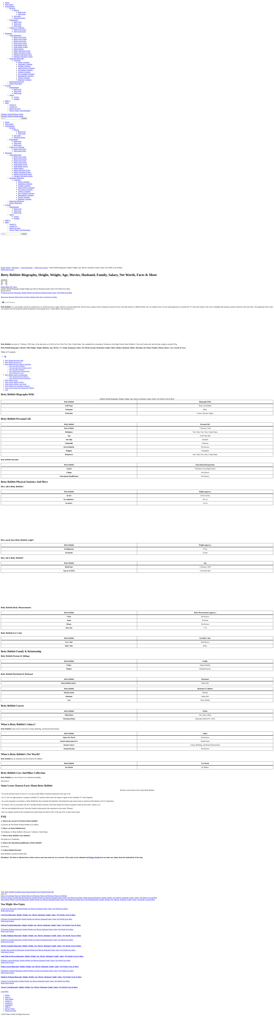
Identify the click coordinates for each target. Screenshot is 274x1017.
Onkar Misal (5, 287)
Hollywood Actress (7, 270)
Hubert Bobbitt (31, 892)
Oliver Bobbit (41, 892)
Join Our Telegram (9, 302)
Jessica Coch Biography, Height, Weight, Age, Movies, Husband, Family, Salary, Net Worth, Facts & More (39, 987)
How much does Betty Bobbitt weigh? (20, 368)
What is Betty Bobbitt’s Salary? (14, 382)
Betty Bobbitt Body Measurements (19, 371)
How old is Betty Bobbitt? (17, 369)
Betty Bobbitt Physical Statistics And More (18, 364)
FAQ (6, 390)
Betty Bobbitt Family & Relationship (16, 375)
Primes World (94, 857)
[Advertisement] (65, 251)
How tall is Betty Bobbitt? (17, 366)
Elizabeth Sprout (20, 892)
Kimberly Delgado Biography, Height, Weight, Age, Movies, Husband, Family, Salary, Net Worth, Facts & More (41, 977)
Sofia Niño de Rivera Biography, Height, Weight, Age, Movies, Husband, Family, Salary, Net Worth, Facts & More (42, 956)
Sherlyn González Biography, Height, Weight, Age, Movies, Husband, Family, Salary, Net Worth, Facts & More (41, 946)
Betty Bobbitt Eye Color (16, 373)
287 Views (13, 287)
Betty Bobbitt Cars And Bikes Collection (17, 386)
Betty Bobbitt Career (11, 380)
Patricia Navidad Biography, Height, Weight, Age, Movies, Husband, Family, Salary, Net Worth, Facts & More (41, 925)
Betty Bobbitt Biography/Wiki (14, 360)
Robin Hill (50, 892)
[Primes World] (6, 114)
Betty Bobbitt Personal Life (13, 362)
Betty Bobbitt (9, 892)
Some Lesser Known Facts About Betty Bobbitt (19, 388)
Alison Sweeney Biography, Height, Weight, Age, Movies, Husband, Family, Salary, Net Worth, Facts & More (29, 297)
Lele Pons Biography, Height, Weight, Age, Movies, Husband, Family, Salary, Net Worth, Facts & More (38, 915)
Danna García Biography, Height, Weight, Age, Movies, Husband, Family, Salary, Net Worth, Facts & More (40, 967)
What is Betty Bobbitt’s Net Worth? (16, 384)
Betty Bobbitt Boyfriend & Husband (20, 378)
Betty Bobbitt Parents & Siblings (18, 376)
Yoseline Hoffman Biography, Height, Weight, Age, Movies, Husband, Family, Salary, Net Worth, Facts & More (41, 936)
